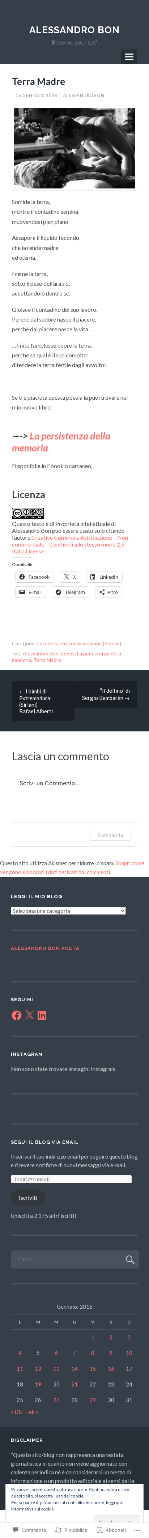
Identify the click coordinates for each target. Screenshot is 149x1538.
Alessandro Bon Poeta (45, 948)
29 (92, 1400)
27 (56, 1400)
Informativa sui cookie (32, 1509)
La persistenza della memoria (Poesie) (79, 643)
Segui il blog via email (44, 1142)
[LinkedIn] (42, 1015)
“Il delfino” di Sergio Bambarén (106, 694)
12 (38, 1368)
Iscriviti (28, 1197)
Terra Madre (47, 660)
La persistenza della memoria (61, 441)
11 (20, 1368)
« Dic (17, 1412)
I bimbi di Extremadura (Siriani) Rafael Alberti (36, 701)
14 (74, 1368)
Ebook (68, 653)
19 (38, 1384)
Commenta (110, 835)
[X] (29, 1015)
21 (74, 1384)
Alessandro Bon (74, 30)
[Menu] (129, 57)
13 (56, 1368)
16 (111, 1368)
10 (129, 1353)
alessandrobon (84, 95)
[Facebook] (16, 1015)
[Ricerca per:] (75, 1259)
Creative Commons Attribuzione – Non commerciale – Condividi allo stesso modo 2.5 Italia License (70, 544)
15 (92, 1368)
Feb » (32, 1412)
